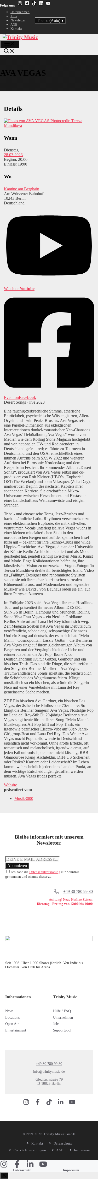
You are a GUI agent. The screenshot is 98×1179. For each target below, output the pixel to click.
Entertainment (15, 1030)
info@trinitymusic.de (49, 1072)
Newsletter (17, 20)
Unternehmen (20, 12)
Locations (12, 1017)
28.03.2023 (13, 154)
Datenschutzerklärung (44, 872)
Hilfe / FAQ (62, 1011)
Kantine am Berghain (21, 189)
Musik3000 (23, 798)
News (9, 1011)
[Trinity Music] (20, 37)
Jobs (13, 16)
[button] (9, 52)
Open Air (12, 1024)
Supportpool (62, 1030)
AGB (14, 24)
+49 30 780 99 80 (78, 891)
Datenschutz (22, 1170)
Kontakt (16, 29)
